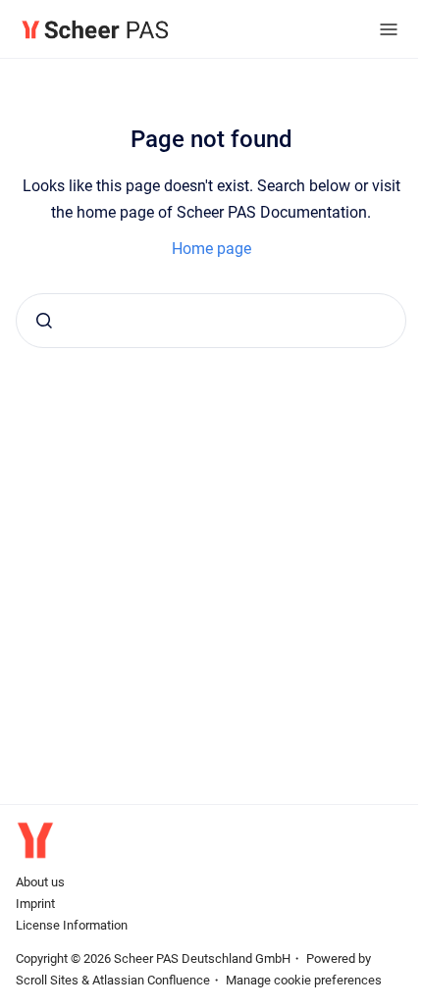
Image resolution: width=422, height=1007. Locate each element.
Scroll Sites (47, 980)
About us (40, 882)
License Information (72, 925)
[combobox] (211, 320)
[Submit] (44, 320)
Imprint (35, 903)
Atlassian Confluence (151, 980)
